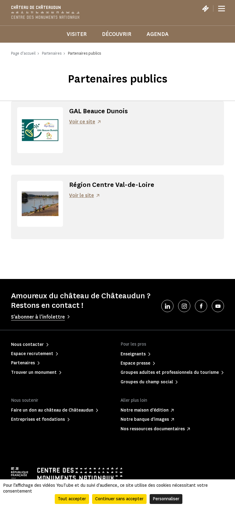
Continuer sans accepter (119, 499)
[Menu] (221, 8)
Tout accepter (72, 499)
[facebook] (201, 306)
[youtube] (218, 306)
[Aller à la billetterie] (205, 8)
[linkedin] (167, 306)
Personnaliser (166, 499)
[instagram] (184, 306)
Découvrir (116, 34)
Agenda (158, 34)
